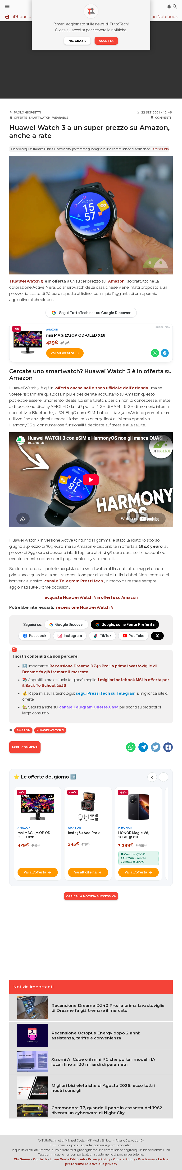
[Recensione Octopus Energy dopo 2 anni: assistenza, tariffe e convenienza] (32, 1035)
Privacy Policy (99, 1159)
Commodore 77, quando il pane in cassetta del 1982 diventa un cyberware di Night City (106, 1110)
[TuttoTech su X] (157, 636)
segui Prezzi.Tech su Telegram (106, 693)
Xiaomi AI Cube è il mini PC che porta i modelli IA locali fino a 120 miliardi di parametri (103, 1062)
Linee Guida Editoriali (67, 1159)
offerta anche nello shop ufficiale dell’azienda (101, 388)
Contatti (40, 1159)
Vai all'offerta (62, 353)
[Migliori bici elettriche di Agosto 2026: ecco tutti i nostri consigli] (32, 1087)
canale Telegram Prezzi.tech (73, 581)
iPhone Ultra (25, 16)
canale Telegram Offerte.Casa (88, 707)
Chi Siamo (22, 1159)
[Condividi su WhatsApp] (155, 353)
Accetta (106, 40)
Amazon (23, 730)
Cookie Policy (124, 1159)
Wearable (60, 117)
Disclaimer (146, 1159)
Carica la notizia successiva (91, 896)
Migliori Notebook (160, 16)
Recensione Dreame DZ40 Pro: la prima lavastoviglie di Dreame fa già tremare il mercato (107, 1008)
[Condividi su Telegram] (165, 353)
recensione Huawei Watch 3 (84, 607)
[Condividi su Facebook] (168, 747)
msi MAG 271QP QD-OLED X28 (75, 335)
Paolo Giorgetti (27, 112)
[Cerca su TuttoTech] (175, 6)
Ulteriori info (160, 149)
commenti (163, 117)
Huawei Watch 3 (50, 730)
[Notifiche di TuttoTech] (169, 6)
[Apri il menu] (7, 6)
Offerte (20, 117)
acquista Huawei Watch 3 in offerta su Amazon (91, 597)
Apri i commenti (25, 747)
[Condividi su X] (155, 747)
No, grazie (77, 40)
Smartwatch (39, 117)
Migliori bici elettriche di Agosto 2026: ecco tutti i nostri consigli (103, 1088)
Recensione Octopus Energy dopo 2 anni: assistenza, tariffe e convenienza (95, 1035)
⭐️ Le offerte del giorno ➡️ (45, 777)
